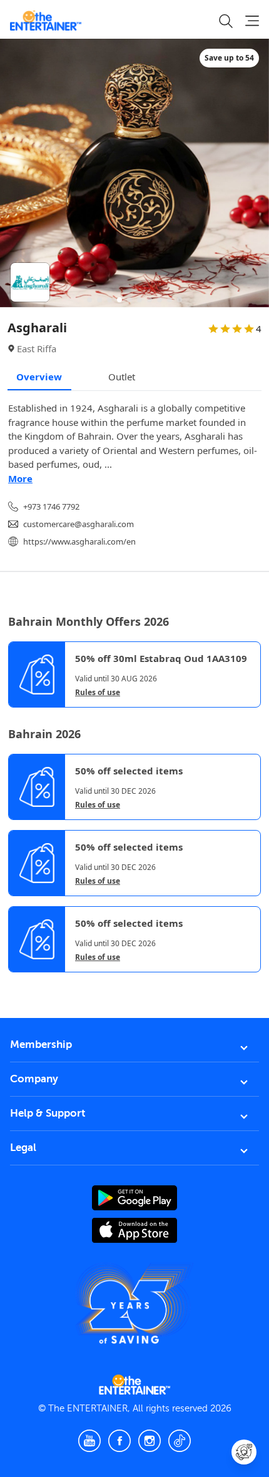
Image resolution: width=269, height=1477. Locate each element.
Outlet (121, 376)
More (20, 478)
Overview (39, 376)
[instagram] (149, 1441)
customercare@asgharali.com (78, 524)
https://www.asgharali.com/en (79, 541)
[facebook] (119, 1441)
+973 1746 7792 (51, 506)
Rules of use (97, 692)
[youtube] (89, 1441)
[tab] (18, 983)
